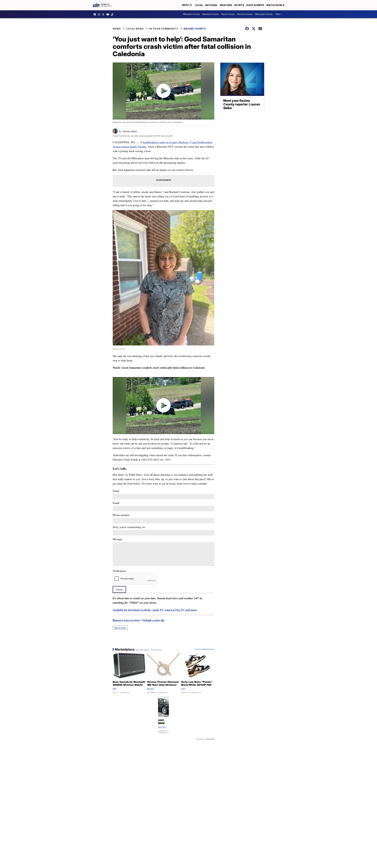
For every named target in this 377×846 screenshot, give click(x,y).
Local (199, 5)
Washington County (264, 14)
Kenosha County (244, 14)
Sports (239, 5)
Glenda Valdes (130, 131)
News (117, 28)
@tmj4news (113, 14)
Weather (226, 5)
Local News (135, 28)
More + (279, 14)
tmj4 (95, 14)
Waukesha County (210, 14)
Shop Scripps (255, 5)
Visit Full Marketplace (204, 649)
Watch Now (274, 5)
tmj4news (99, 14)
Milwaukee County (191, 14)
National (211, 5)
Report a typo (120, 628)
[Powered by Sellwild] (210, 739)
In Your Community (163, 28)
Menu (186, 5)
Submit (119, 589)
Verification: (119, 571)
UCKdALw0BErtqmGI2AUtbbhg (108, 14)
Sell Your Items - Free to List (148, 650)
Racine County (228, 14)
